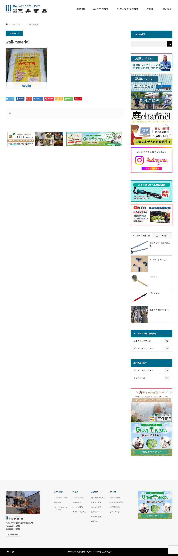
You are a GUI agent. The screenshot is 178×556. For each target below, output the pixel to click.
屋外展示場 (95, 512)
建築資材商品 (151, 378)
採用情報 (94, 521)
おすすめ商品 (162, 235)
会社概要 (150, 9)
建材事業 (57, 502)
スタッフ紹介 (96, 507)
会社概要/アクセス (98, 498)
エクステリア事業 (61, 498)
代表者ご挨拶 (96, 502)
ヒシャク (153, 276)
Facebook (8, 551)
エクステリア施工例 (141, 235)
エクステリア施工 (79, 512)
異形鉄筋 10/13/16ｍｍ (160, 310)
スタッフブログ (78, 498)
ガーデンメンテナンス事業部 (127, 9)
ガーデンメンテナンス (151, 348)
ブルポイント (155, 293)
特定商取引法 (115, 507)
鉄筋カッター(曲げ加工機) (160, 244)
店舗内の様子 (96, 517)
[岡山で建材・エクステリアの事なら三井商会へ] (47, 9)
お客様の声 (77, 502)
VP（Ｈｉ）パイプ (158, 259)
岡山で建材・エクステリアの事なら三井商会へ (94, 552)
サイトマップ (115, 512)
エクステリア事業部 (100, 9)
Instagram (12, 551)
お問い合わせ (115, 498)
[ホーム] (6, 21)
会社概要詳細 (13, 535)
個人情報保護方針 (116, 502)
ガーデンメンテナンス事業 (61, 508)
